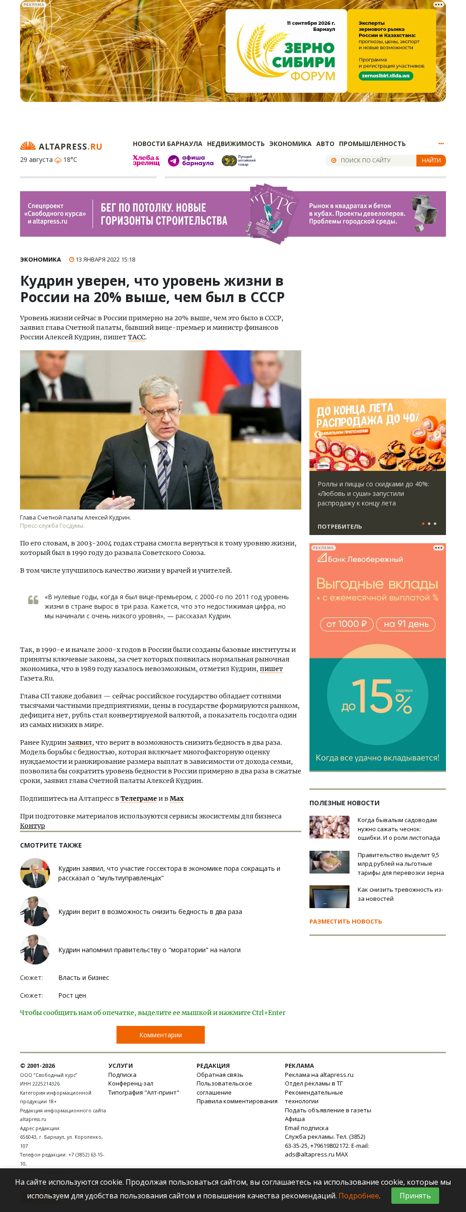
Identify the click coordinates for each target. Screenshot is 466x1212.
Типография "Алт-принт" (143, 1092)
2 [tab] (429, 524)
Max (176, 798)
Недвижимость (236, 143)
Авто (325, 143)
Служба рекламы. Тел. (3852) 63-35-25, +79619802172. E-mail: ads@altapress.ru (327, 1145)
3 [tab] (435, 524)
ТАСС (136, 337)
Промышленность (372, 143)
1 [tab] (423, 524)
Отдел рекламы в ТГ (314, 1083)
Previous (318, 434)
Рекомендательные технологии (314, 1097)
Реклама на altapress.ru (319, 1075)
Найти (431, 160)
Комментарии (160, 1034)
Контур (32, 826)
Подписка (122, 1075)
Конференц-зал (130, 1083)
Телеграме (139, 798)
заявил (80, 742)
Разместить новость (345, 921)
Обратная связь (220, 1075)
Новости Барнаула (168, 143)
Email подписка (307, 1128)
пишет (271, 669)
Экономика (290, 143)
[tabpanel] (377, 471)
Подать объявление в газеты (328, 1110)
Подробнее (359, 1196)
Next (437, 434)
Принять (415, 1196)
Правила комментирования (237, 1101)
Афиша (295, 1119)
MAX (342, 1154)
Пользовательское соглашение (224, 1087)
